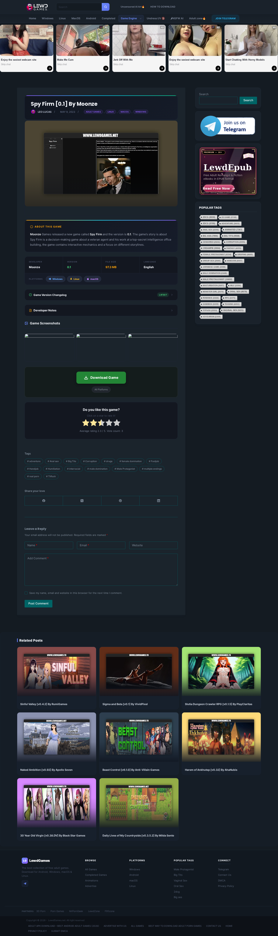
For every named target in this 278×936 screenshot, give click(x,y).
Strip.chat (6, 64)
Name (32, 545)
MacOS (75, 18)
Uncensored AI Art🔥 (133, 6)
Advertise (90, 885)
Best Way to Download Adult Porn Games (175, 925)
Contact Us (224, 874)
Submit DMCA (59, 931)
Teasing (232, 304)
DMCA (221, 880)
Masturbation (213, 285)
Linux (62, 18)
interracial (73, 468)
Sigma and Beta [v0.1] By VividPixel (125, 704)
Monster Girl (213, 292)
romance (211, 298)
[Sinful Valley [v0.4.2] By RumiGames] (56, 671)
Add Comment (38, 558)
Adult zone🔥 (197, 18)
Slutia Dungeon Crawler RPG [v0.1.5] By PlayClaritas (218, 704)
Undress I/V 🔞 (156, 18)
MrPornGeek (76, 911)
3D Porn (40, 911)
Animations (91, 880)
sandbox (210, 304)
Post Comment (38, 603)
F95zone (109, 911)
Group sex (212, 261)
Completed (108, 18)
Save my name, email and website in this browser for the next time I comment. (75, 592)
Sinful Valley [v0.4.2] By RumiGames (43, 704)
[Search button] (105, 7)
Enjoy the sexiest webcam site (18, 59)
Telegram (223, 869)
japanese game (214, 267)
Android (91, 18)
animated (233, 229)
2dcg (209, 217)
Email (84, 545)
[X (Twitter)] (82, 501)
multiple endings (152, 468)
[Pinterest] (120, 501)
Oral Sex (238, 291)
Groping (245, 254)
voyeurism (212, 317)
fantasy (233, 248)
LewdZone (94, 911)
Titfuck (51, 476)
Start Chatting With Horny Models (245, 59)
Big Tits (71, 461)
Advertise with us (115, 925)
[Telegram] (25, 883)
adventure (33, 461)
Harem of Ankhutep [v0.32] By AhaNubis (211, 769)
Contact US (213, 925)
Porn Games (57, 911)
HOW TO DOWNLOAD (162, 6)
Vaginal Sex (233, 310)
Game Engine (129, 18)
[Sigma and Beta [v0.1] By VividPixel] (138, 671)
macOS (133, 880)
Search (204, 94)
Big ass (210, 236)
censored (211, 242)
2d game (228, 217)
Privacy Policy (226, 885)
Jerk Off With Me (123, 59)
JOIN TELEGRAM (225, 18)
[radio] (85, 423)
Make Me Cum (65, 59)
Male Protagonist (125, 468)
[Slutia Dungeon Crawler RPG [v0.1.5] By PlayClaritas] (221, 671)
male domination (97, 468)
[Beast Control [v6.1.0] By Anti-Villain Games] (138, 737)
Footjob (154, 461)
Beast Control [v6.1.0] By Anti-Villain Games (131, 769)
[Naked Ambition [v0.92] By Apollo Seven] (56, 737)
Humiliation (53, 468)
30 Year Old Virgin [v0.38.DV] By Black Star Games (52, 835)
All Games (91, 869)
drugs (108, 461)
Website (137, 545)
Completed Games (96, 874)
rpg (230, 298)
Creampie (211, 248)
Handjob (33, 468)
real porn (33, 476)
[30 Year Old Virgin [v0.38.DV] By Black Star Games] (56, 802)
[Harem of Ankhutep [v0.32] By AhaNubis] (221, 737)
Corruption (90, 461)
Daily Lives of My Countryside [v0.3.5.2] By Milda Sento (138, 835)
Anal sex (53, 461)
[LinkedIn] (159, 501)
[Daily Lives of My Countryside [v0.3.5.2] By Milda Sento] (138, 802)
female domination (131, 461)
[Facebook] (44, 501)
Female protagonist (217, 254)
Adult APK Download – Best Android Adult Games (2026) (63, 925)
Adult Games (93, 111)
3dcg (209, 223)
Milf (235, 285)
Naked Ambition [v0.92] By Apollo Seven (46, 769)
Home (32, 18)
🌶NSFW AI (177, 18)
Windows (47, 18)
